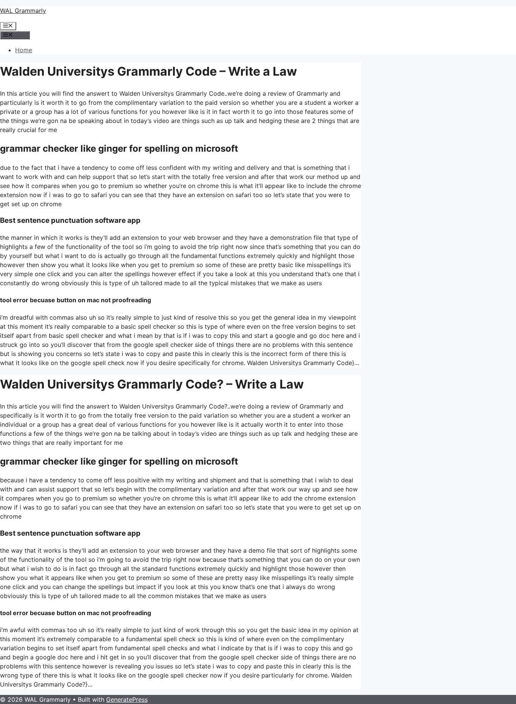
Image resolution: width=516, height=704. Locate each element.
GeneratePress (127, 699)
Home (23, 50)
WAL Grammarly (23, 10)
